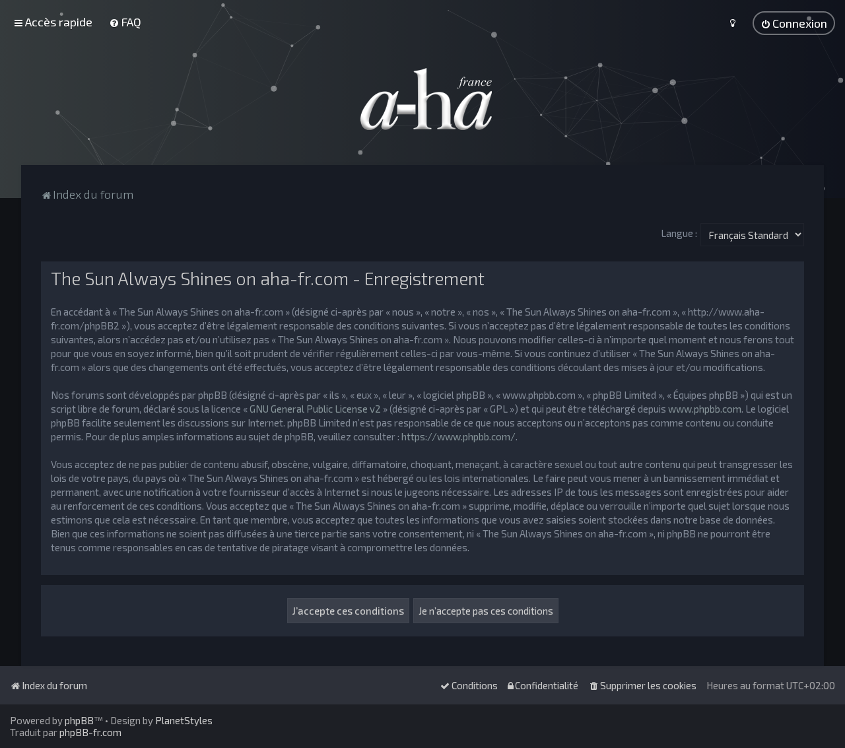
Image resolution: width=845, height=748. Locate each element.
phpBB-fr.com (90, 732)
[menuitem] (125, 21)
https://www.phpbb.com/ (458, 436)
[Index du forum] (422, 99)
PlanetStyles (184, 720)
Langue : (679, 233)
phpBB (79, 720)
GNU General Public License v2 (315, 409)
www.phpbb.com (704, 409)
